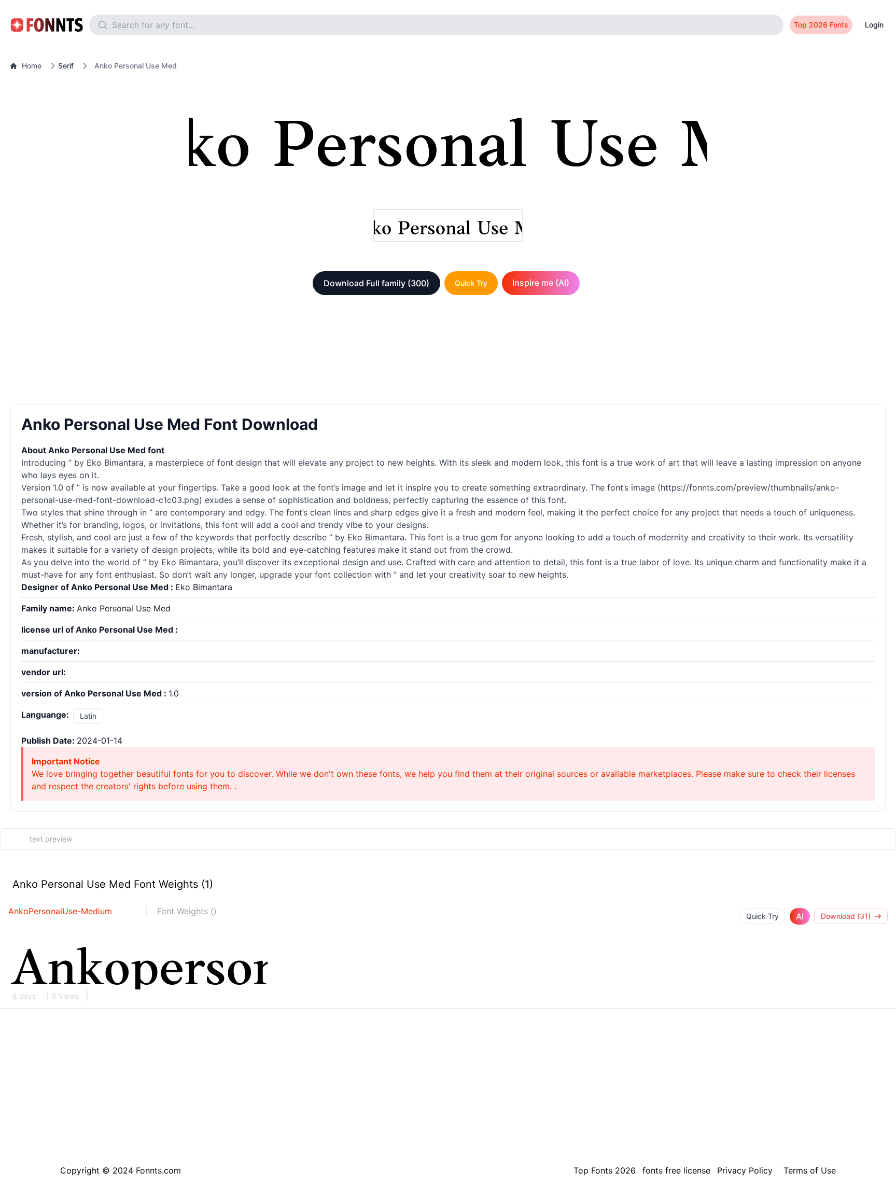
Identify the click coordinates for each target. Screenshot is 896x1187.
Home (31, 65)
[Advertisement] (448, 351)
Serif (66, 65)
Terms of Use (809, 1170)
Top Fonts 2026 (604, 1170)
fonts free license (676, 1170)
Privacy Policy (745, 1170)
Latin (88, 715)
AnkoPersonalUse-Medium (60, 911)
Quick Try (471, 282)
